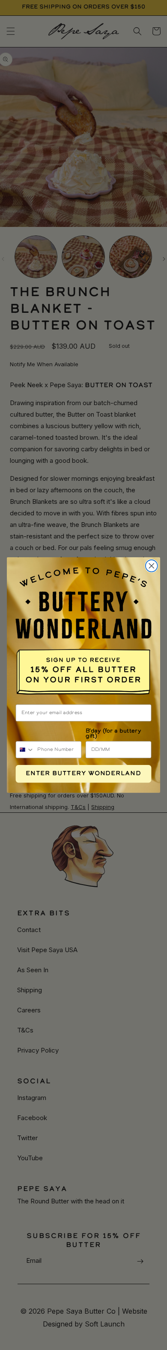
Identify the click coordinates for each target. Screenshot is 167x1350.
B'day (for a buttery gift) (113, 733)
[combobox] (25, 749)
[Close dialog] (152, 566)
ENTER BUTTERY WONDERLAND (83, 774)
